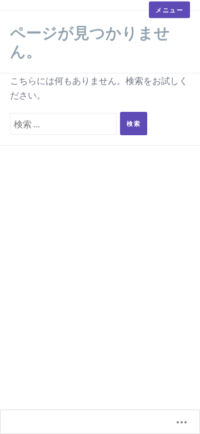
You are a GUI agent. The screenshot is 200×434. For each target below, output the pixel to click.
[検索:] (65, 122)
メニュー (169, 9)
